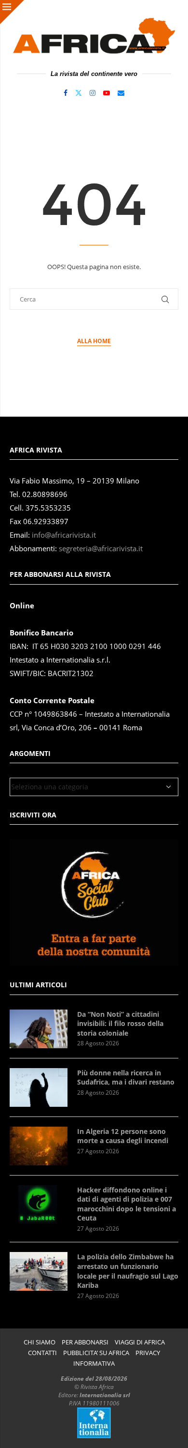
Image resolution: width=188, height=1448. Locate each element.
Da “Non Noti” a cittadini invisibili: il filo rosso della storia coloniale (120, 1024)
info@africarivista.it (64, 535)
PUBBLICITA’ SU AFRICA (96, 1353)
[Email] (121, 93)
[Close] (12, 12)
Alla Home (94, 341)
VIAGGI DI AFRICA (140, 1342)
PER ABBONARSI (85, 1342)
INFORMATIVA (94, 1363)
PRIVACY (147, 1353)
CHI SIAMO (39, 1342)
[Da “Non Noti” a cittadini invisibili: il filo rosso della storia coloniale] (38, 1029)
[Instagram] (92, 93)
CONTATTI (42, 1353)
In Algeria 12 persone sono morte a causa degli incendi (122, 1136)
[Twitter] (78, 93)
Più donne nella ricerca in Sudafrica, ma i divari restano (126, 1077)
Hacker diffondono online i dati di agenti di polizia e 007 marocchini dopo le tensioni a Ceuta (126, 1204)
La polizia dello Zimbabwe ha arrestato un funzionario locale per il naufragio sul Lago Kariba (127, 1271)
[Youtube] (106, 93)
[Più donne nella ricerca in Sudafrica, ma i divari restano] (38, 1087)
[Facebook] (65, 93)
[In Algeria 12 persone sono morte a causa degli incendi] (38, 1146)
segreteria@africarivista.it (101, 548)
